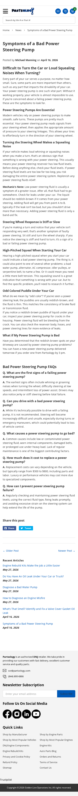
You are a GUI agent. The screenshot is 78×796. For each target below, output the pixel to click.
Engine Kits (46, 745)
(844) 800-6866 (16, 676)
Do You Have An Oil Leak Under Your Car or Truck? (33, 576)
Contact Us (46, 767)
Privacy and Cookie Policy (16, 756)
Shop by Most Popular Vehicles (19, 739)
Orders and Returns (50, 756)
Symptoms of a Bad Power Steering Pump (28, 623)
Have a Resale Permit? (17, 55)
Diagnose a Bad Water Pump (20, 587)
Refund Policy (10, 762)
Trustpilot (6, 779)
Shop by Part (12, 31)
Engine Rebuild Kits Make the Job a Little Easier (31, 565)
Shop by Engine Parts (51, 734)
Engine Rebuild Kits (13, 751)
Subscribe (66, 693)
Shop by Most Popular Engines (56, 739)
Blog (6, 39)
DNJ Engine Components (16, 745)
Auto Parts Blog (48, 751)
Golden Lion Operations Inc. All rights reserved (48, 787)
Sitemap (7, 767)
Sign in (8, 14)
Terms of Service (48, 762)
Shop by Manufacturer (15, 734)
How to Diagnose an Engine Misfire (24, 598)
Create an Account (15, 22)
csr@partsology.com (19, 670)
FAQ (6, 47)
